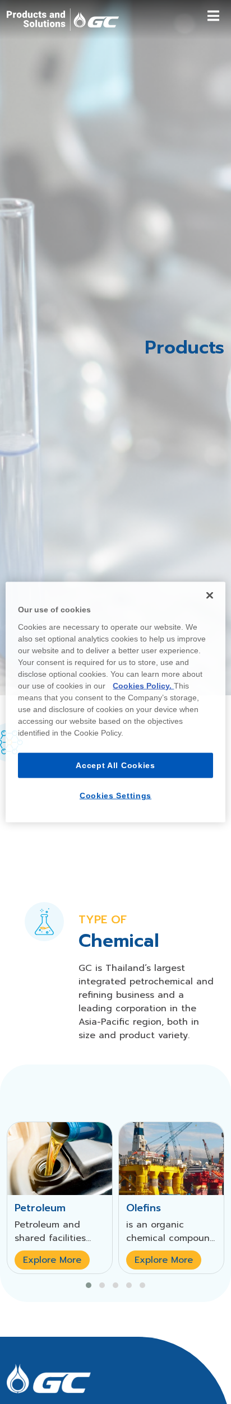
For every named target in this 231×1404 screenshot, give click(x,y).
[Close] (209, 595)
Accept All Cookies (115, 764)
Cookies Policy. (143, 685)
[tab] (44, 928)
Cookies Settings (115, 795)
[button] (88, 1292)
